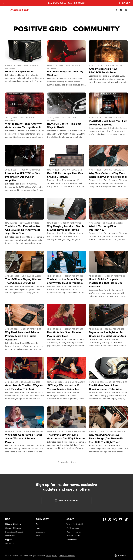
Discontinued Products (14, 532)
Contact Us (9, 543)
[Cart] (126, 10)
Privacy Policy (51, 555)
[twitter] (109, 519)
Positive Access (72, 528)
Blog (37, 524)
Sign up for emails (68, 500)
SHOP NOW (124, 3)
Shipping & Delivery (13, 524)
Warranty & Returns (13, 528)
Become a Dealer (73, 535)
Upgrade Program (73, 532)
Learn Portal (10, 535)
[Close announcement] (3, 3)
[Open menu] (5, 10)
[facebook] (104, 519)
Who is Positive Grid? (74, 524)
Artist (38, 535)
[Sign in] (121, 10)
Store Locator (71, 539)
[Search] (115, 10)
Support (8, 539)
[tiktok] (126, 519)
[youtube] (120, 519)
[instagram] (115, 519)
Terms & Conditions (67, 555)
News (38, 528)
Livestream (40, 532)
